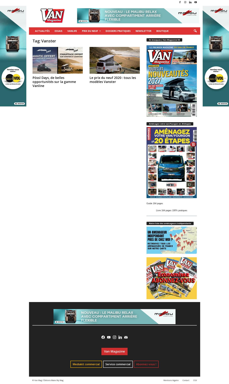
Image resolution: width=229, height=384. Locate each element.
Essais (58, 31)
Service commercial (117, 364)
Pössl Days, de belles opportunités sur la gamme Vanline (54, 82)
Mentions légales (171, 380)
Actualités (42, 31)
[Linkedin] (190, 2)
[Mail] (126, 337)
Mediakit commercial (86, 364)
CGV (195, 380)
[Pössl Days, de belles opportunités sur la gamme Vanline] (58, 60)
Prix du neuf (90, 31)
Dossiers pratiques (118, 31)
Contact (185, 380)
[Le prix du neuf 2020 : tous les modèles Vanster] (115, 60)
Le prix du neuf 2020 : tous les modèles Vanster (113, 80)
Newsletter (143, 31)
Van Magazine (114, 351)
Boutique (162, 31)
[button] (195, 31)
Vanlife (72, 31)
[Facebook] (180, 2)
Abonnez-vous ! (146, 364)
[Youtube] (196, 2)
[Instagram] (185, 2)
